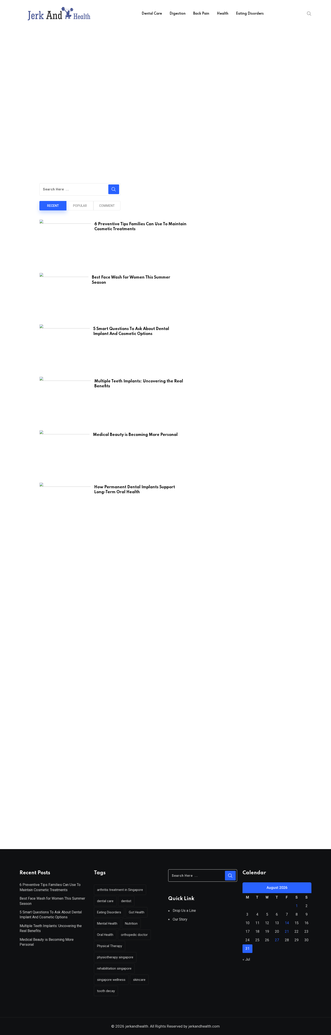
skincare (139, 980)
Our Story (180, 919)
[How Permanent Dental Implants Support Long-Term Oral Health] (65, 506)
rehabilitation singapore (114, 968)
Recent (53, 205)
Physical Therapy (109, 946)
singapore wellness (111, 980)
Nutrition (131, 923)
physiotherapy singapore (115, 957)
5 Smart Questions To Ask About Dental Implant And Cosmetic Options (51, 914)
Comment (107, 205)
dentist (126, 901)
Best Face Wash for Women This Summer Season (52, 901)
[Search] (309, 13)
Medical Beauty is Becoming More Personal (47, 942)
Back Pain (201, 14)
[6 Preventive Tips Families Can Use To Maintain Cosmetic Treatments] (65, 243)
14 (287, 923)
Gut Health (136, 912)
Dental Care (152, 14)
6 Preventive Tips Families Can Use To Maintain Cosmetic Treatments (50, 887)
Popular (80, 205)
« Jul (246, 959)
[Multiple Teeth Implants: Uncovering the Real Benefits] (65, 401)
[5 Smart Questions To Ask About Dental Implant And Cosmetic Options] (64, 348)
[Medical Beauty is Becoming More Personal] (64, 454)
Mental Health (107, 923)
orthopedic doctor (134, 935)
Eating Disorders (250, 14)
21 (287, 931)
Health (222, 14)
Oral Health (105, 935)
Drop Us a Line (184, 910)
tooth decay (106, 991)
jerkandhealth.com (203, 1026)
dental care (105, 901)
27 (277, 940)
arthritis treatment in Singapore (120, 890)
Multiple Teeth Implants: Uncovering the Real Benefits (51, 928)
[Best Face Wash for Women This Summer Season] (63, 296)
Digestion (178, 14)
